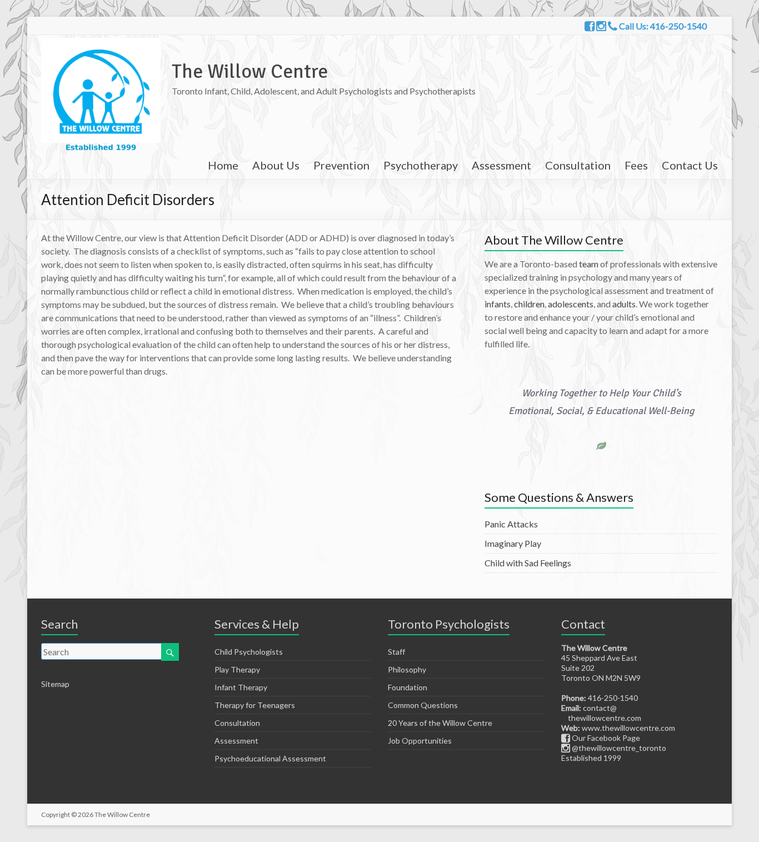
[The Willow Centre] (101, 43)
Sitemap (55, 684)
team (588, 263)
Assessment (501, 165)
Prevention (341, 165)
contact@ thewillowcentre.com (601, 713)
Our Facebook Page (605, 738)
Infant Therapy (240, 687)
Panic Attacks (511, 524)
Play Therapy (237, 669)
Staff (396, 651)
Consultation (578, 165)
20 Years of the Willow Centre (440, 723)
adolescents (570, 303)
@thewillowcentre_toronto (618, 748)
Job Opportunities (420, 740)
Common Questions (423, 705)
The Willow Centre (250, 71)
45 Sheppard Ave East (599, 657)
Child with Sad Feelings (528, 562)
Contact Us (690, 165)
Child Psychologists (248, 651)
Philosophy (407, 669)
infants (498, 303)
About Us (275, 165)
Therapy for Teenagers (254, 705)
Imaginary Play (513, 543)
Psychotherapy (420, 165)
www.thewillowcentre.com (628, 728)
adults (624, 303)
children (529, 303)
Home (223, 165)
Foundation (407, 687)
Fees (636, 165)
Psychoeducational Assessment (270, 758)
